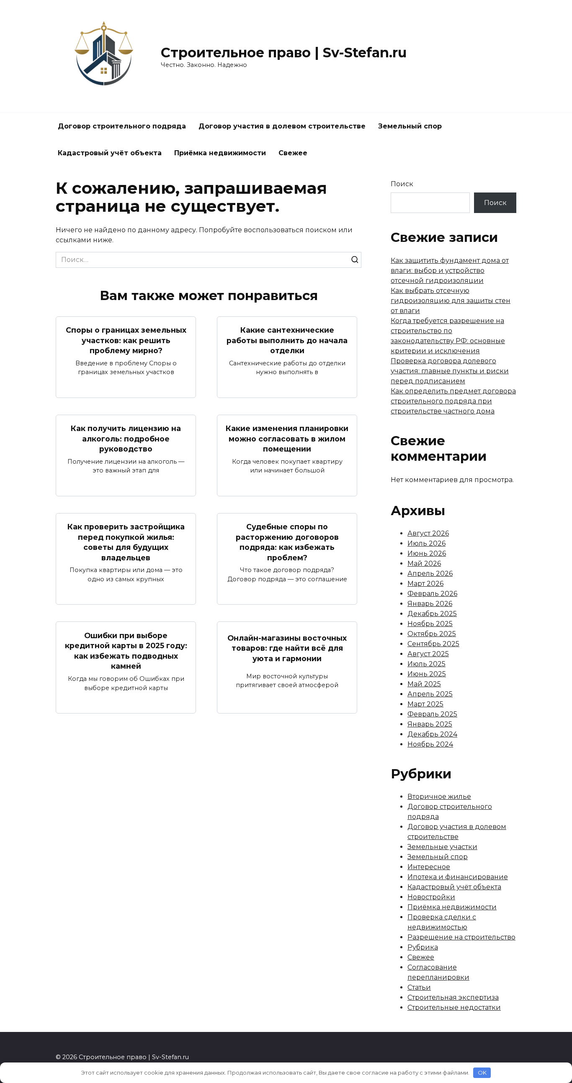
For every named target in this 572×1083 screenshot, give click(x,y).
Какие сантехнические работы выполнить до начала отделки (287, 340)
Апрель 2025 (430, 694)
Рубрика (422, 947)
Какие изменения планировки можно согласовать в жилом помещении (287, 438)
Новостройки (431, 897)
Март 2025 (425, 704)
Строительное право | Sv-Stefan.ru (284, 52)
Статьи (419, 987)
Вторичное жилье (439, 797)
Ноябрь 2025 (430, 624)
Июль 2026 (426, 543)
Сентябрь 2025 (433, 644)
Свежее (292, 153)
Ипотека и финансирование (457, 877)
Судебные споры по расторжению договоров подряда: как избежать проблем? (287, 542)
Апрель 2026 (430, 573)
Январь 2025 (429, 724)
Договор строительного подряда (122, 126)
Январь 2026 (429, 604)
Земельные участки (442, 847)
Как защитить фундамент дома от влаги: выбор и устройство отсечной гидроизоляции (450, 271)
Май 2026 (424, 563)
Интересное (428, 867)
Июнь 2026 (426, 553)
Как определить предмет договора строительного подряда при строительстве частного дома (453, 401)
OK (482, 1072)
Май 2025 (424, 684)
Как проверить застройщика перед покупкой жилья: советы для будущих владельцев (126, 542)
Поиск (402, 184)
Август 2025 (428, 654)
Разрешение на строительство (461, 937)
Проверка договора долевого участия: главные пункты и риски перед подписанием (450, 371)
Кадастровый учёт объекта (110, 153)
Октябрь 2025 (431, 634)
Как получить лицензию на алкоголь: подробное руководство (126, 438)
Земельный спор (410, 126)
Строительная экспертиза (453, 997)
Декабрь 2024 (432, 734)
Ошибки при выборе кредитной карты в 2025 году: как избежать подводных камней (126, 650)
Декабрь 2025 (432, 614)
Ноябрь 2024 (430, 744)
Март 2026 (425, 584)
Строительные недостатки (454, 1007)
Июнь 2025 (426, 674)
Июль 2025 (426, 664)
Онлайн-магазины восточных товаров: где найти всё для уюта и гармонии (287, 648)
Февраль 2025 (432, 714)
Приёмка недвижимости (220, 153)
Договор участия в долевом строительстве (282, 126)
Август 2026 (428, 533)
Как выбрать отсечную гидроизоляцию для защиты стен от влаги (450, 301)
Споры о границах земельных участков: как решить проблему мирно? (126, 340)
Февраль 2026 (432, 594)
